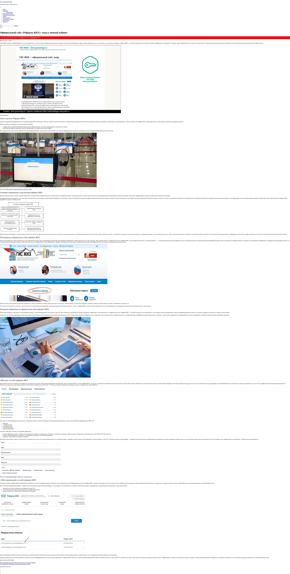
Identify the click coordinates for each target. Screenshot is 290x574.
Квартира (5, 11)
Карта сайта (6, 20)
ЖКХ (4, 9)
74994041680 (33, 37)
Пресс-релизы (6, 17)
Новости (5, 21)
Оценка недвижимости (9, 15)
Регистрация (9, 12)
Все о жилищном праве (6, 1)
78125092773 (22, 37)
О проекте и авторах (8, 19)
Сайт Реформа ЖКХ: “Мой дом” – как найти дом (19, 476)
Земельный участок (8, 13)
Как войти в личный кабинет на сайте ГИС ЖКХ (19, 189)
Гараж (4, 16)
